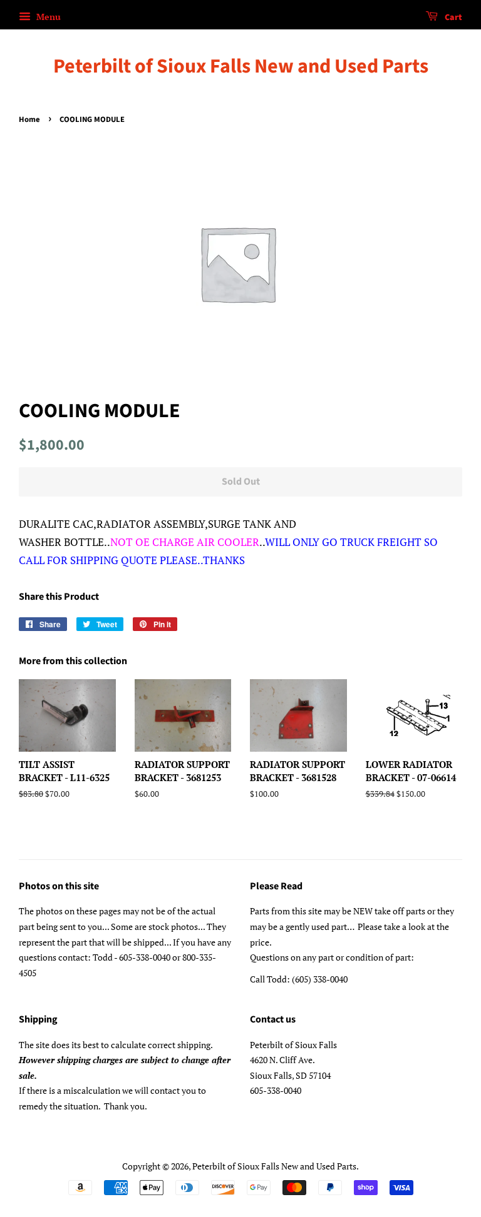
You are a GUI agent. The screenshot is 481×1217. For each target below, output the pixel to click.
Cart (452, 17)
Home (29, 119)
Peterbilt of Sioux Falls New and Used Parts (240, 66)
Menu (47, 17)
